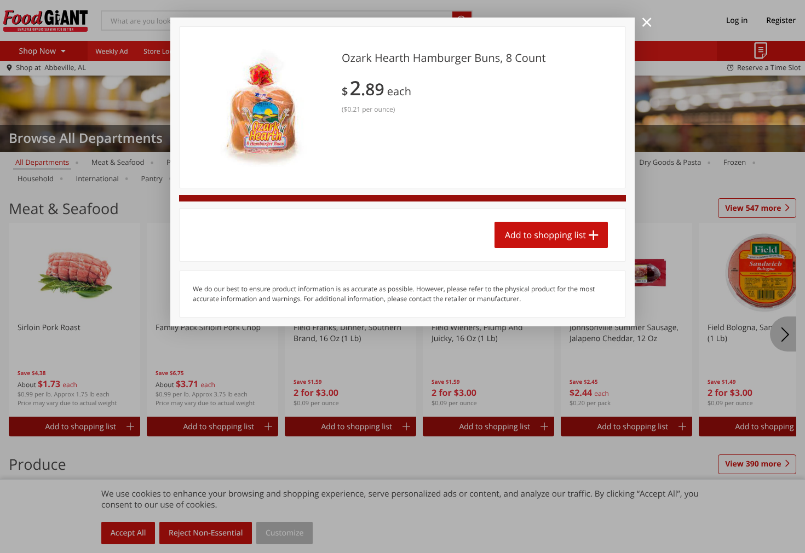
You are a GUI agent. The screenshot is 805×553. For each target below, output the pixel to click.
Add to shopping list (545, 235)
